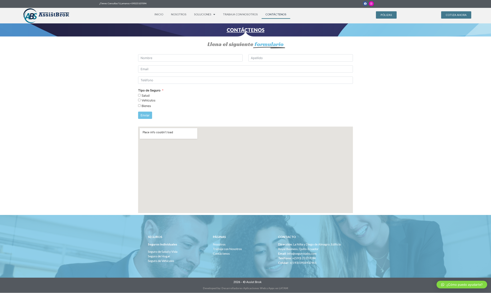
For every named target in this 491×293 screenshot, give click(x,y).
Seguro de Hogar (159, 256)
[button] (386, 15)
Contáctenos (221, 253)
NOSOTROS (178, 14)
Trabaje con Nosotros (227, 249)
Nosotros (219, 244)
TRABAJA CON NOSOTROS (240, 14)
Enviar (145, 115)
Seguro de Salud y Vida (162, 251)
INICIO (158, 14)
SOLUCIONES (202, 14)
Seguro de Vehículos (161, 261)
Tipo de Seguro (149, 90)
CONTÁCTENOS (275, 14)
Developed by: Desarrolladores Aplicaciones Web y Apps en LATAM (245, 288)
